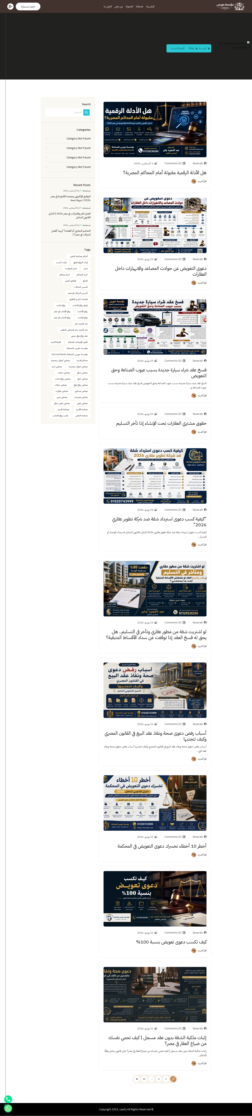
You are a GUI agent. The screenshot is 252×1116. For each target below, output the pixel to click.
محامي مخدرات (81, 397)
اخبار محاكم (65, 274)
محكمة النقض (81, 415)
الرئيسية (150, 6)
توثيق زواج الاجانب (80, 305)
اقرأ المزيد (202, 181)
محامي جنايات (64, 372)
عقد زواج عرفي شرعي (79, 336)
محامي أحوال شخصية (60, 360)
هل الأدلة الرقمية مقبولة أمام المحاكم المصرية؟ (164, 172)
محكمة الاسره (63, 409)
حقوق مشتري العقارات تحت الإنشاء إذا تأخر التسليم (161, 423)
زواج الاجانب (82, 317)
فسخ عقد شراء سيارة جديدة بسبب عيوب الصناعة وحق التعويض (158, 373)
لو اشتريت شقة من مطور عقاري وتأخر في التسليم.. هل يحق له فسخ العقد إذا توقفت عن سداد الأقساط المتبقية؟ (156, 634)
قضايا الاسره (56, 342)
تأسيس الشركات (81, 287)
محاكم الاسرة (82, 360)
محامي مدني (62, 397)
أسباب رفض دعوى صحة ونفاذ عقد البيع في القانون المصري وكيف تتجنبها (155, 736)
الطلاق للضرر (70, 280)
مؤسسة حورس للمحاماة (77, 348)
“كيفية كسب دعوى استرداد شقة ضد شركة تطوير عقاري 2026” (159, 522)
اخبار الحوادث (71, 268)
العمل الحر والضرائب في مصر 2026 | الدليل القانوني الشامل (70, 215)
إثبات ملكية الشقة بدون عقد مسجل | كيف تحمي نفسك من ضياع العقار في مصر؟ (157, 1040)
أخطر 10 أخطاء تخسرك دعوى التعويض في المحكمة (162, 846)
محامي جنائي (82, 372)
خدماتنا (139, 6)
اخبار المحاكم (82, 274)
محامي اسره (57, 366)
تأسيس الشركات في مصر (78, 293)
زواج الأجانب (82, 311)
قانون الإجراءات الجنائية (78, 342)
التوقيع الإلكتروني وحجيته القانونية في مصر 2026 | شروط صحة (71, 198)
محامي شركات (61, 385)
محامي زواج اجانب (62, 378)
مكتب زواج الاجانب (60, 415)
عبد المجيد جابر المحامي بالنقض (74, 329)
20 (144, 1079)
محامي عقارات (62, 391)
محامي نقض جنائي (62, 403)
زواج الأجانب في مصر (62, 311)
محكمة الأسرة (82, 409)
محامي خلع (82, 378)
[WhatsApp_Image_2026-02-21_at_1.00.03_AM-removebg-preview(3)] (230, 6)
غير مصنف (86, 190)
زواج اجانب (60, 305)
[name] (28, 6)
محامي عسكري (81, 391)
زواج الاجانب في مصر (62, 317)
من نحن (119, 6)
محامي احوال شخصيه (78, 366)
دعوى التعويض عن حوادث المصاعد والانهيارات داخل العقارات (160, 271)
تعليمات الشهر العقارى (78, 299)
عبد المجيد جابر (81, 323)
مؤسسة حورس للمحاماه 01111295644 (70, 354)
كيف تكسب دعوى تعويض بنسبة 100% (171, 942)
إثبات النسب (61, 262)
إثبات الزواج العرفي (80, 262)
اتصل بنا (108, 6)
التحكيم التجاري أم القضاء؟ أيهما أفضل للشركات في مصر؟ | (71, 232)
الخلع (85, 280)
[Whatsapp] (8, 1108)
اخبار (86, 268)
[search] (86, 112)
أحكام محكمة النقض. (78, 256)
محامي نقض (82, 403)
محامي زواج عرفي (81, 385)
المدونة (129, 6)
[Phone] (8, 1099)
